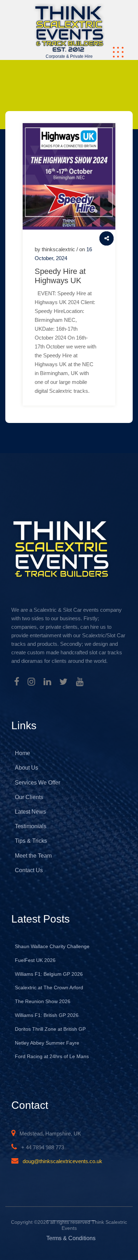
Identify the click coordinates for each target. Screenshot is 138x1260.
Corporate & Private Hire (69, 56)
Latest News (30, 812)
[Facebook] (16, 683)
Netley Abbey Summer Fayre (47, 1043)
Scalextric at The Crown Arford (49, 987)
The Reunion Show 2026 (42, 1001)
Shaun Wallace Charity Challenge (52, 946)
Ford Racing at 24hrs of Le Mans (52, 1056)
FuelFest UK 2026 (35, 960)
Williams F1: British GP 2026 (47, 1015)
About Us (26, 768)
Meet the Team (33, 856)
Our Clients (29, 797)
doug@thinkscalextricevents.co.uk (62, 1161)
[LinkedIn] (47, 683)
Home (22, 753)
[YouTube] (79, 683)
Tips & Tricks (31, 841)
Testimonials (30, 826)
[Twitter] (63, 683)
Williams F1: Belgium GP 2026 (49, 974)
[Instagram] (31, 683)
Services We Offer (37, 783)
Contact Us (29, 870)
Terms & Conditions (71, 1238)
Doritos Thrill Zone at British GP (50, 1029)
